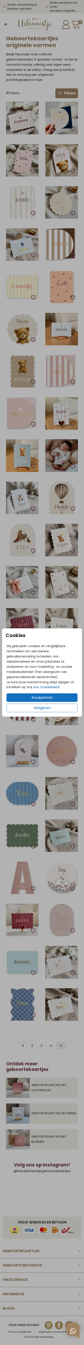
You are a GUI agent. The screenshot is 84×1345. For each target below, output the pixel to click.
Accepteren (42, 697)
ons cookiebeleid (46, 687)
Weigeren (42, 707)
